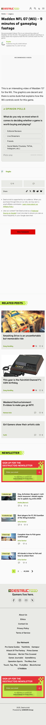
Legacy (11, 14)
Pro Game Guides (12, 647)
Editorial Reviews (14, 131)
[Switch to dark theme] (39, 8)
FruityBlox (23, 665)
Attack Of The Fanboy (15, 650)
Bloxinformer (35, 665)
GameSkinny (30, 658)
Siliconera (12, 654)
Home (3, 14)
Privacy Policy (28, 478)
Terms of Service (17, 478)
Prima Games (32, 650)
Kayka (8, 41)
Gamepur (35, 647)
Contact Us (23, 624)
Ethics (23, 619)
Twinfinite (25, 647)
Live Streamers (13, 136)
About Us (23, 615)
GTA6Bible (22, 668)
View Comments (23, 232)
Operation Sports (15, 661)
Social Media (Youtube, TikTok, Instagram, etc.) (20, 147)
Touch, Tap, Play (11, 665)
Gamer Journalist (16, 658)
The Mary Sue (30, 661)
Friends (10, 141)
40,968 (26, 571)
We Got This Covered (27, 654)
